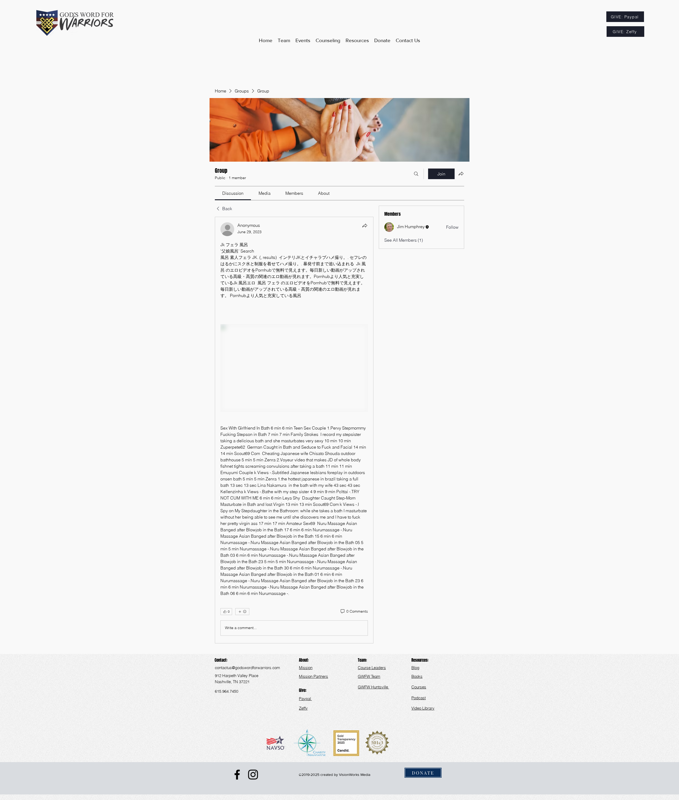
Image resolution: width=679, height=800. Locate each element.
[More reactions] (242, 611)
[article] (294, 430)
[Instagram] (253, 774)
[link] (232, 193)
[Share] (365, 225)
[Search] (416, 174)
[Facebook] (237, 774)
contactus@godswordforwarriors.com (247, 667)
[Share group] (461, 173)
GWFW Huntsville (373, 686)
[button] (357, 40)
